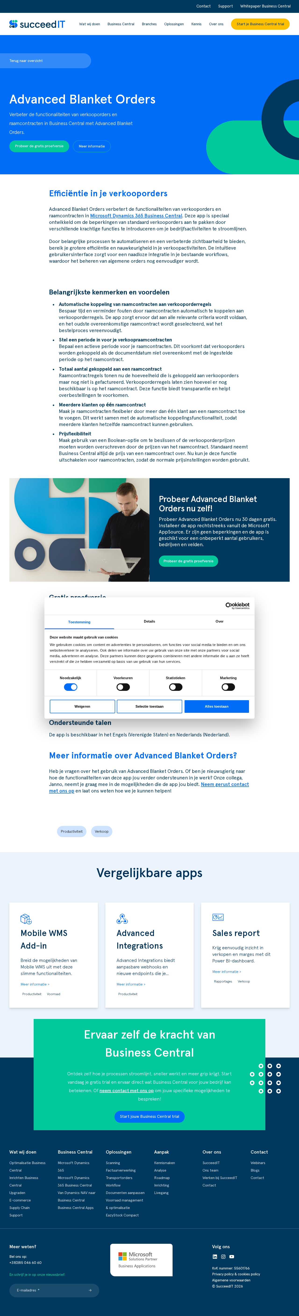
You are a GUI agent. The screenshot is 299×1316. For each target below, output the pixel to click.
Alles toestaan (216, 706)
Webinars (258, 1163)
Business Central (120, 24)
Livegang (161, 1193)
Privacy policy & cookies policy (236, 1274)
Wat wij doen (89, 24)
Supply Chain (19, 1208)
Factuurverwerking (121, 1170)
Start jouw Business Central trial (149, 1117)
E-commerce (20, 1200)
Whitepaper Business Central (265, 6)
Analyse (160, 1170)
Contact (203, 6)
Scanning (113, 1163)
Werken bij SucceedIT (220, 1178)
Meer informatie (92, 146)
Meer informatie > (35, 984)
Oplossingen (174, 24)
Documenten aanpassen (125, 1193)
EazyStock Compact (122, 1215)
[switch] (123, 687)
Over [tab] (220, 621)
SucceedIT (211, 1163)
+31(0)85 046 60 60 (25, 1263)
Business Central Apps (76, 1208)
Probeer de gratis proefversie (39, 146)
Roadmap (162, 1178)
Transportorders (119, 1178)
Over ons (216, 24)
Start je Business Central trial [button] (260, 24)
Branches (149, 24)
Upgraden (17, 1193)
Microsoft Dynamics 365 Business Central (136, 215)
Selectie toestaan (149, 706)
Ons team (210, 1170)
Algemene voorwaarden (231, 1280)
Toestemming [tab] (79, 622)
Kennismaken (164, 1163)
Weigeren (82, 706)
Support (225, 6)
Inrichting (161, 1185)
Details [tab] (149, 621)
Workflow (113, 1185)
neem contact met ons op (127, 1090)
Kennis (196, 24)
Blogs (255, 1170)
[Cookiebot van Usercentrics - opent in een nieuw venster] (229, 606)
